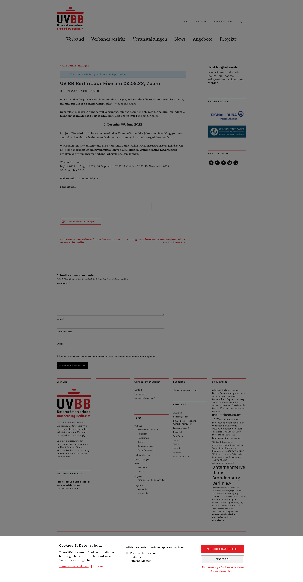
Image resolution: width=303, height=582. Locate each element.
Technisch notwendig (144, 553)
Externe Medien (141, 560)
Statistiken (137, 557)
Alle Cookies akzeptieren (222, 549)
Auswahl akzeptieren (222, 571)
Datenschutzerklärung (74, 566)
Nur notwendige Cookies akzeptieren (223, 567)
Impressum (100, 566)
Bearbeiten (222, 559)
